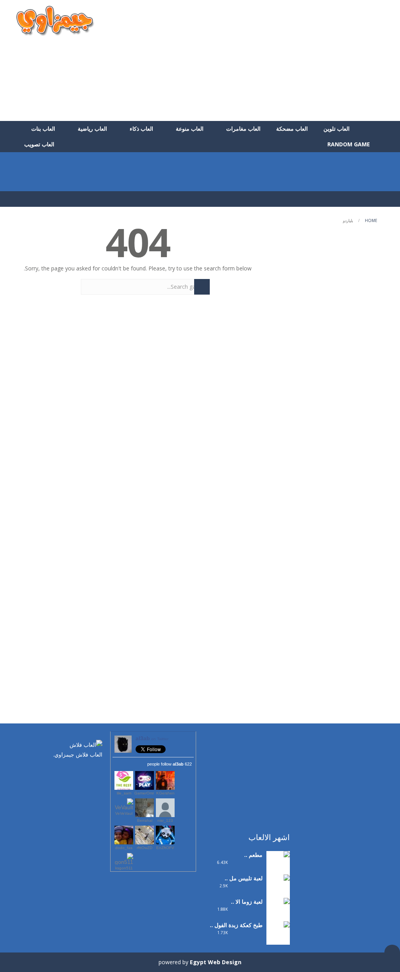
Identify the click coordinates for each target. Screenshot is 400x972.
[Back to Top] (392, 952)
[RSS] (73, 771)
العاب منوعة (190, 128)
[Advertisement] (241, 60)
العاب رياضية (92, 128)
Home (371, 220)
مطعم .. (253, 854)
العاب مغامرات (243, 128)
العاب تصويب (39, 144)
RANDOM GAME (349, 144)
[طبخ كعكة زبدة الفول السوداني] (278, 940)
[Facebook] (96, 771)
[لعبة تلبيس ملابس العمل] (278, 893)
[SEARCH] (202, 287)
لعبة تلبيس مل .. (243, 878)
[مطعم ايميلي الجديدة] (278, 865)
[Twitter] (85, 771)
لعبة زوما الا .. (246, 901)
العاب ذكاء (141, 128)
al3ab (152, 738)
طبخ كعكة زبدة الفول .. (236, 925)
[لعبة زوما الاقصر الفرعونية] (278, 916)
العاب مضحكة (292, 128)
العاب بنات (43, 128)
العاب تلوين (336, 128)
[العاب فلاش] (55, 20)
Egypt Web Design (215, 962)
